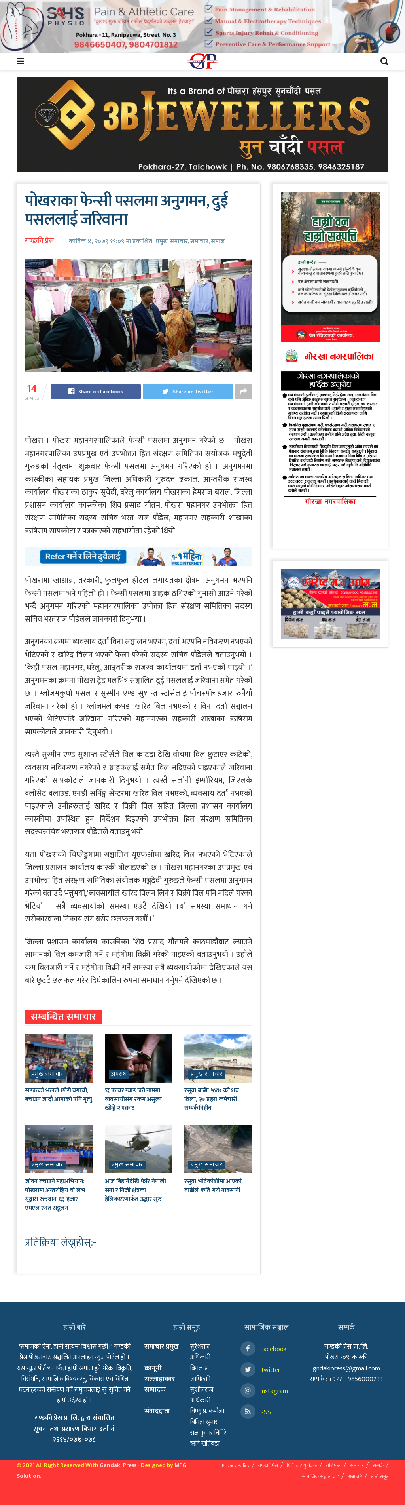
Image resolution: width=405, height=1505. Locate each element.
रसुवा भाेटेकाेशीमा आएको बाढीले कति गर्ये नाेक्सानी (213, 1185)
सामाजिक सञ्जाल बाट (320, 1476)
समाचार (199, 241)
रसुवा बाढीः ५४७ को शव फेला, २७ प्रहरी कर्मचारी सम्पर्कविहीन (211, 1099)
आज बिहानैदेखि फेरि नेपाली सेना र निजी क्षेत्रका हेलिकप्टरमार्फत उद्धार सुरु (135, 1190)
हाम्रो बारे (355, 1476)
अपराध (119, 1074)
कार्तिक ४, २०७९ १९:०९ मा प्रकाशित (110, 241)
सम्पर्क (378, 1465)
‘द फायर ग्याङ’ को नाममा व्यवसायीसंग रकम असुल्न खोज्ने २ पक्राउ (133, 1099)
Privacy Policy (236, 1465)
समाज (218, 241)
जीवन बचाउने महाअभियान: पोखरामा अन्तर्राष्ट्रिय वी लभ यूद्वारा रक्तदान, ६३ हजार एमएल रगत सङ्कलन (55, 1194)
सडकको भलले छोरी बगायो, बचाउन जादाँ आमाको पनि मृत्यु (58, 1095)
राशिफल (333, 1465)
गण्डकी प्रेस (39, 241)
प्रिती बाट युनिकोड (302, 1465)
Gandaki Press (118, 1465)
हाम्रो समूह (379, 1476)
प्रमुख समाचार (172, 241)
